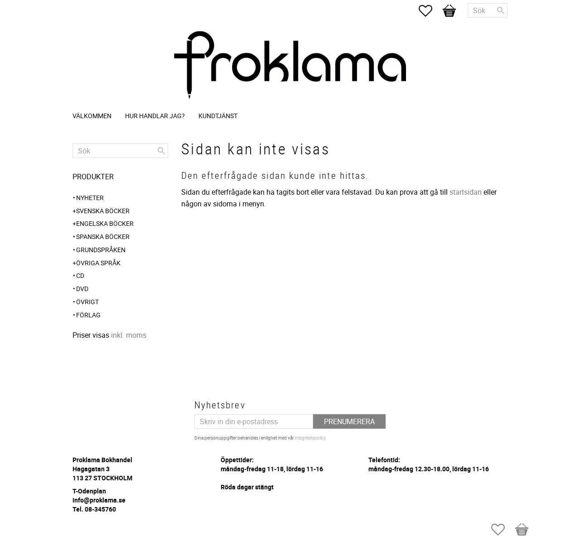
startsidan (466, 192)
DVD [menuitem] (82, 288)
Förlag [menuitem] (88, 315)
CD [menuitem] (80, 275)
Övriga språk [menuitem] (98, 262)
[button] (430, 11)
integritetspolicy (310, 438)
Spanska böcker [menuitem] (103, 236)
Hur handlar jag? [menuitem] (155, 115)
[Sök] (501, 10)
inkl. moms (128, 335)
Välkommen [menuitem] (91, 115)
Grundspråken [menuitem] (101, 249)
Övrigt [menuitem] (87, 301)
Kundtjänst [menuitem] (217, 115)
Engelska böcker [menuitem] (105, 223)
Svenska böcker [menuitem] (103, 210)
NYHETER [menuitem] (90, 197)
